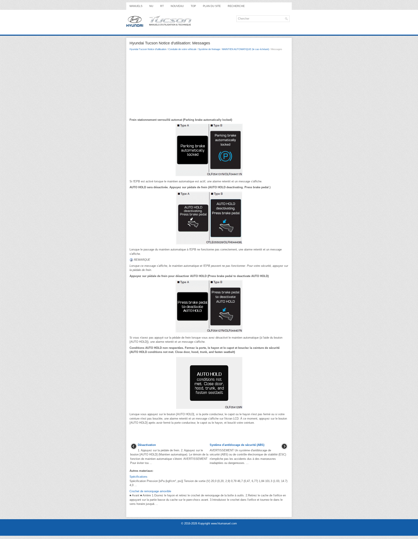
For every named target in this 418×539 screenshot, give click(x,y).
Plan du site (212, 6)
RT (162, 6)
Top (193, 6)
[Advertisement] (209, 85)
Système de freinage (209, 49)
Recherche (236, 6)
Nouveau (177, 6)
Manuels (136, 6)
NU (151, 6)
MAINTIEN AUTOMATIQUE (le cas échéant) (245, 49)
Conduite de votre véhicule (182, 49)
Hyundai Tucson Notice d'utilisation (148, 49)
